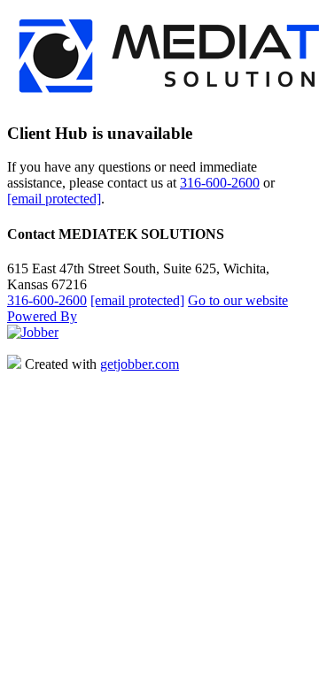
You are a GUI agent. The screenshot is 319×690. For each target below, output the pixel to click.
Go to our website (238, 300)
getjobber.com (139, 364)
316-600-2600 (220, 182)
